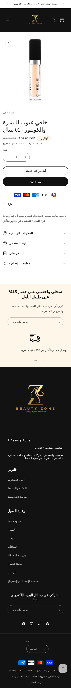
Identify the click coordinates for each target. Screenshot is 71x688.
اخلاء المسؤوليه (16, 480)
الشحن (14, 143)
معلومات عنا (14, 521)
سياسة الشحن (54, 676)
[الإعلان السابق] (7, 4)
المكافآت (12, 546)
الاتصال (12, 529)
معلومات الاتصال (37, 682)
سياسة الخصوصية (17, 497)
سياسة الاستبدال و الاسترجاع (49, 670)
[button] (7, 20)
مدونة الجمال (15, 563)
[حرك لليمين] (44, 360)
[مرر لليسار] (27, 360)
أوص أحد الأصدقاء (17, 555)
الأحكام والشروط (17, 488)
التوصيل (12, 572)
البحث (11, 538)
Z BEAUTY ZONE (25, 670)
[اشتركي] (59, 321)
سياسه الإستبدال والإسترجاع (23, 581)
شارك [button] (10, 204)
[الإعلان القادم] (64, 4)
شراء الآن (35, 181)
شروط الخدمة (39, 676)
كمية (5, 149)
